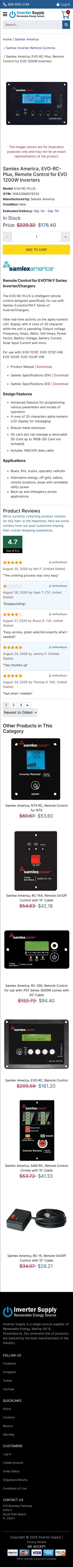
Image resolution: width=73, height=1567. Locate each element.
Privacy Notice (36, 1542)
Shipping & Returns (15, 1479)
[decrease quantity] (7, 237)
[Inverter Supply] (26, 14)
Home (7, 39)
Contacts (9, 1417)
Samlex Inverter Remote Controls (30, 48)
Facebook (9, 1363)
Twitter (7, 1380)
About (7, 1408)
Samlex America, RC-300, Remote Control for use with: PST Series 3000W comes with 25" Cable (36, 990)
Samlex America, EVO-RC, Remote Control (36, 1080)
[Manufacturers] (5, 14)
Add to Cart (36, 250)
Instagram (9, 1372)
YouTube (8, 1389)
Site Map (8, 1434)
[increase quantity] (65, 237)
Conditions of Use (14, 1488)
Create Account (13, 1462)
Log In (65, 4)
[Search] (66, 24)
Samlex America (27, 39)
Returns (8, 1426)
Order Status (11, 1471)
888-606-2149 (18, 4)
